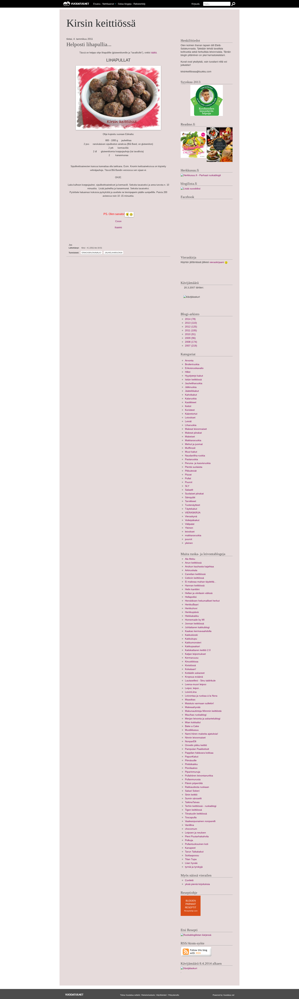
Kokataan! (190, 669)
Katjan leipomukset (195, 654)
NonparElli (190, 741)
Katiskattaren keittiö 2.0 (198, 650)
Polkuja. (189, 840)
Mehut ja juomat (194, 444)
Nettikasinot (108, 3)
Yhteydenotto (173, 994)
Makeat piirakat (193, 433)
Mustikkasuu (192, 730)
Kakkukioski (191, 635)
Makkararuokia (193, 440)
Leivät (188, 421)
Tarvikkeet (190, 501)
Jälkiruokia (191, 387)
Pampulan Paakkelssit (197, 749)
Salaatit (189, 490)
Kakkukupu (191, 638)
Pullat (188, 478)
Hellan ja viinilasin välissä (198, 593)
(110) (191, 323)
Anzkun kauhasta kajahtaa (199, 566)
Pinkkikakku (191, 764)
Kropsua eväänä (194, 677)
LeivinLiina (191, 692)
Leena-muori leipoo (195, 684)
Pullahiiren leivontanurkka (199, 775)
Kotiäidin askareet (195, 673)
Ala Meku (190, 559)
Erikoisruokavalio (91, 253)
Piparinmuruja (192, 772)
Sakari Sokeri (192, 791)
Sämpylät (190, 497)
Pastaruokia (191, 459)
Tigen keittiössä (193, 810)
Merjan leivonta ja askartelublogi (202, 718)
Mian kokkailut (193, 722)
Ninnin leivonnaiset (195, 737)
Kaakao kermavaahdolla (198, 631)
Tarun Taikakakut (194, 851)
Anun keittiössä (193, 562)
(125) (191, 326)
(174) (191, 342)
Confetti (189, 880)
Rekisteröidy (139, 3)
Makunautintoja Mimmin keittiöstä (203, 711)
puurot (188, 539)
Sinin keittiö (191, 794)
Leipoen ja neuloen (195, 832)
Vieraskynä (191, 516)
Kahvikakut (191, 394)
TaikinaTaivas (192, 802)
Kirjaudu (196, 3)
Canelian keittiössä (195, 574)
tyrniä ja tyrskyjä (194, 867)
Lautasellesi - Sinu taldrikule (200, 680)
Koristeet (190, 410)
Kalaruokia (191, 398)
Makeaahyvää (192, 707)
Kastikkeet (190, 402)
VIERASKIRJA (192, 512)
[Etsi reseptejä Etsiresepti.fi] (196, 935)
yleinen (189, 543)
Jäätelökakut (192, 391)
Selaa (125, 3)
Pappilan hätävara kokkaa (199, 753)
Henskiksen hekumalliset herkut (202, 600)
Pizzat (188, 474)
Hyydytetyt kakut (194, 375)
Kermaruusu (191, 657)
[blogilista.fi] (190, 188)
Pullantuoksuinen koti (196, 844)
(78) (190, 319)
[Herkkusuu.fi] (201, 175)
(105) (191, 330)
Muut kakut (191, 452)
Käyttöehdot (161, 994)
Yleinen (189, 528)
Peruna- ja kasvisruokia (198, 463)
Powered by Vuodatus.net (223, 994)
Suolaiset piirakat (194, 493)
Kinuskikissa (191, 661)
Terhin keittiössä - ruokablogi (200, 806)
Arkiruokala (191, 570)
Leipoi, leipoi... (193, 688)
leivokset (189, 531)
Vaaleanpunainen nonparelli (200, 821)
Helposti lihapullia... (88, 44)
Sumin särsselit (193, 798)
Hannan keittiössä (195, 585)
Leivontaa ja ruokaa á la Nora (201, 696)
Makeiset (190, 436)
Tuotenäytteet (192, 505)
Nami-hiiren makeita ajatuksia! (201, 734)
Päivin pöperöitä (194, 783)
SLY (187, 486)
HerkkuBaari (191, 604)
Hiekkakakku (192, 616)
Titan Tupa (191, 859)
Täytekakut (191, 509)
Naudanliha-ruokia (195, 455)
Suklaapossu (192, 855)
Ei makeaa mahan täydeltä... (200, 581)
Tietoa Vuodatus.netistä (130, 994)
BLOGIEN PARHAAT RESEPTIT (190, 904)
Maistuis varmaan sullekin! (199, 703)
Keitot (188, 406)
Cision (118, 221)
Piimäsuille (191, 760)
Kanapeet (190, 848)
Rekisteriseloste (148, 994)
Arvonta (189, 360)
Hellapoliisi (191, 597)
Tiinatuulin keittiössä (196, 813)
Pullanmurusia (193, 779)
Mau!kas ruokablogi (195, 715)
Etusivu (97, 3)
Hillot (187, 372)
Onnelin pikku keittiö (196, 745)
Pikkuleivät (191, 471)
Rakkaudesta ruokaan (197, 787)
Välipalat (189, 524)
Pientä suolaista (193, 467)
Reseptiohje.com (190, 911)
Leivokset (190, 417)
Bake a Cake (192, 726)
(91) (190, 334)
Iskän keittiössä (193, 379)
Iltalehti (118, 227)
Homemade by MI (195, 619)
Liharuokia (190, 425)
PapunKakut (191, 756)
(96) (190, 338)
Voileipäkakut (192, 520)
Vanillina (189, 825)
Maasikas (190, 699)
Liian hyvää (191, 863)
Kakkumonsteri (193, 642)
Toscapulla (191, 817)
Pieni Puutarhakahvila (197, 836)
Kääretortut (191, 413)
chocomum (191, 829)
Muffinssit (190, 448)
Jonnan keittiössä (194, 623)
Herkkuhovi (191, 608)
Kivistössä (190, 665)
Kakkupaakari (192, 646)
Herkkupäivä (192, 612)
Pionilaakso (191, 768)
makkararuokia (193, 535)
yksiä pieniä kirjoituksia (197, 884)
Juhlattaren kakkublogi (197, 627)
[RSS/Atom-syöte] (196, 951)
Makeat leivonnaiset (196, 429)
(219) (191, 345)
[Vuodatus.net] (74, 994)
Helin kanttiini (192, 589)
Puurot (188, 482)
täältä (154, 52)
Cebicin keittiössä (194, 578)
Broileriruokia (192, 364)
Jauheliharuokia (113, 253)
